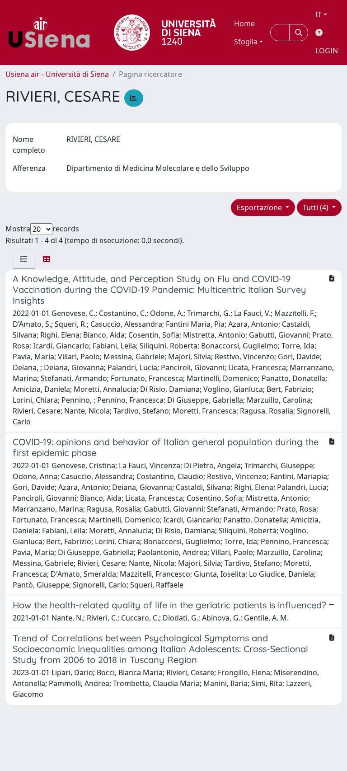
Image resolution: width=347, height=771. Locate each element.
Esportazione (260, 207)
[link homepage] (52, 32)
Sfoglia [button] (246, 42)
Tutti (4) (316, 207)
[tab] (24, 258)
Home (244, 23)
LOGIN (326, 51)
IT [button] (318, 14)
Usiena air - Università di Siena (57, 74)
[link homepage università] (165, 32)
